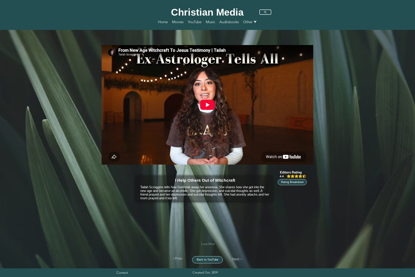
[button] (250, 21)
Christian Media (207, 12)
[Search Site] (265, 12)
